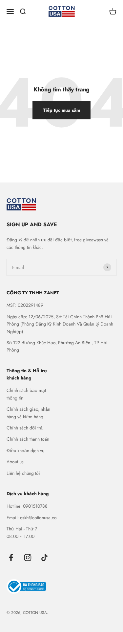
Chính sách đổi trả (25, 428)
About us (15, 461)
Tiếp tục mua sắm (61, 110)
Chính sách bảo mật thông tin (26, 394)
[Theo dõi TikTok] (44, 557)
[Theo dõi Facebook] (11, 557)
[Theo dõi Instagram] (27, 557)
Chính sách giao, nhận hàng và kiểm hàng (28, 413)
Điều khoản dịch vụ (26, 450)
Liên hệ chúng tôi (23, 473)
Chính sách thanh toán (28, 439)
